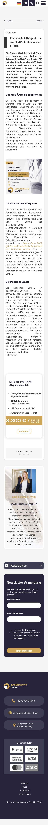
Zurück (9, 20)
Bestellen (24, 431)
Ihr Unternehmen (13, 599)
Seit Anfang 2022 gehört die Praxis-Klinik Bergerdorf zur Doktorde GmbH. (24, 246)
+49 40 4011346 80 (25, 701)
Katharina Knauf (24, 504)
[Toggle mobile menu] (43, 3)
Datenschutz (18, 633)
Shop (24, 787)
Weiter (39, 20)
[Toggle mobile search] (37, 3)
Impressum (25, 790)
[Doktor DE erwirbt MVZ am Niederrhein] (24, 159)
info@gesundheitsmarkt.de (25, 713)
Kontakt (24, 783)
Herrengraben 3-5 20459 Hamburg (25, 725)
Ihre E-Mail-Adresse (15, 613)
